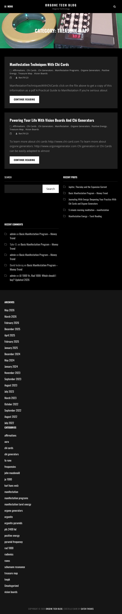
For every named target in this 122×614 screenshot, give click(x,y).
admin (13, 234)
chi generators (45, 70)
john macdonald (12, 473)
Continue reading (26, 100)
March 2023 (10, 398)
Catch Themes (87, 608)
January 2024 (11, 366)
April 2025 (9, 335)
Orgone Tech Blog (61, 5)
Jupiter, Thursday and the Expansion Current (88, 187)
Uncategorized (11, 586)
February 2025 (11, 341)
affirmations (19, 70)
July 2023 (9, 391)
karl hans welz (11, 485)
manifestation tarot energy (17, 504)
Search (8, 177)
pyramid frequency (13, 542)
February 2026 (11, 323)
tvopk (7, 579)
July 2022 (9, 423)
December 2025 (12, 329)
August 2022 (10, 417)
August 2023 (10, 385)
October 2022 (11, 404)
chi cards (31, 70)
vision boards (41, 73)
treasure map (25, 73)
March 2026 (10, 316)
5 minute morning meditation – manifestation (89, 210)
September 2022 (12, 410)
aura (6, 442)
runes (7, 561)
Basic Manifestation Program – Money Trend (88, 193)
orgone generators (90, 70)
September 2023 (12, 379)
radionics (8, 554)
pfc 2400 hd (10, 529)
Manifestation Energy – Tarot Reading (85, 216)
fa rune (7, 460)
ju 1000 (8, 479)
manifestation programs (67, 70)
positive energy (99, 126)
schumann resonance (14, 567)
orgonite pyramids (13, 523)
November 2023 (12, 373)
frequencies (10, 466)
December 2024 (12, 354)
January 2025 (11, 348)
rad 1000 (8, 548)
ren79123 (23, 77)
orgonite (8, 517)
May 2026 (9, 310)
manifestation (62, 126)
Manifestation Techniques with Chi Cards (39, 64)
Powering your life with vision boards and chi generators (52, 120)
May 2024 (9, 360)
